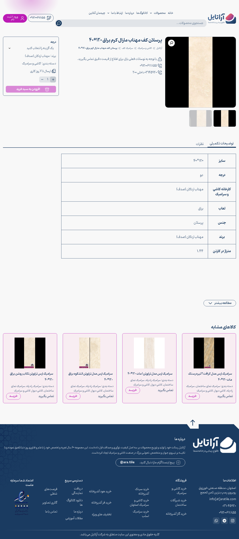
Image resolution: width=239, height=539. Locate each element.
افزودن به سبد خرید (28, 89)
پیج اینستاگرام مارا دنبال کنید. (147, 462)
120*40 (198, 160)
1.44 (200, 251)
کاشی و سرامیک (145, 48)
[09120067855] (160, 66)
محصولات (160, 13)
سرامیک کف (127, 48)
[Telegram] (224, 520)
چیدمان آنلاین (97, 13)
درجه (53, 42)
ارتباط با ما (117, 13)
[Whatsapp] (216, 520)
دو (201, 175)
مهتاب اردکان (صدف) (37, 56)
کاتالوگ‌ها (142, 13)
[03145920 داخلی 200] (160, 72)
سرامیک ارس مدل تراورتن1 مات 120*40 (150, 373)
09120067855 (148, 66)
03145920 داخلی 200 (145, 72)
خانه (170, 13)
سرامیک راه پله (153, 380)
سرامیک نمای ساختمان (208, 386)
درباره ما (129, 13)
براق (200, 208)
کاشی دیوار (220, 391)
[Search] (59, 23)
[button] (171, 43)
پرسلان (198, 222)
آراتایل (159, 48)
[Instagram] (232, 520)
